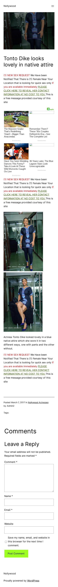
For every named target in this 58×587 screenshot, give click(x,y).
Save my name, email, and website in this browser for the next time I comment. (29, 541)
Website (8, 523)
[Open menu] (52, 6)
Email (8, 509)
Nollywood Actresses (38, 402)
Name (8, 496)
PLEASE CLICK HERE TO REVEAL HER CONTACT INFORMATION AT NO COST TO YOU (26, 90)
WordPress (33, 580)
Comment (10, 461)
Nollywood (10, 5)
